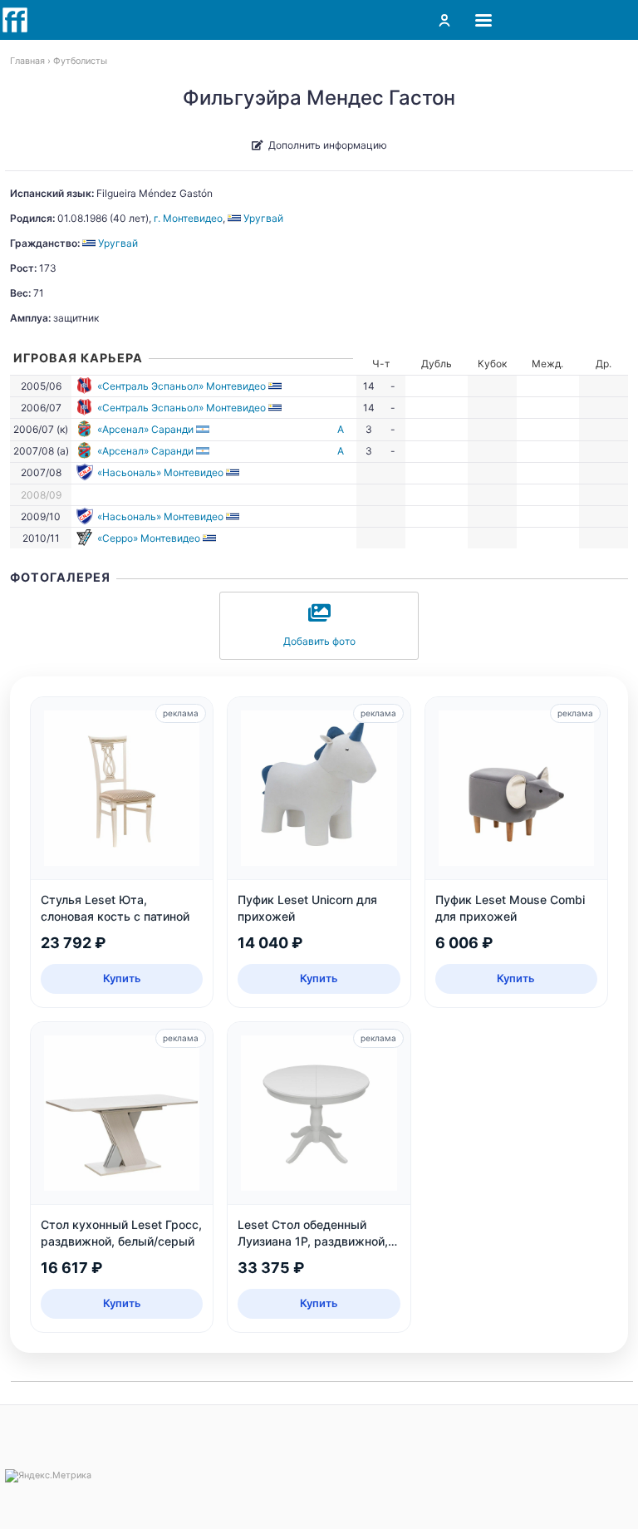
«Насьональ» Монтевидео (160, 472)
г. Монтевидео (188, 218)
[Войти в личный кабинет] (444, 20)
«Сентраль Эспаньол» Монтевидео (181, 386)
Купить (122, 978)
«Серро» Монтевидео (148, 538)
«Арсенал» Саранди (145, 429)
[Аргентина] (204, 429)
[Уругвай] (276, 386)
